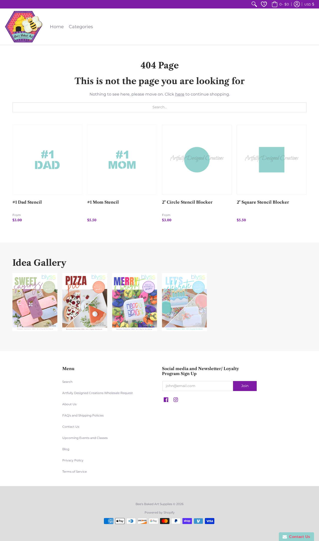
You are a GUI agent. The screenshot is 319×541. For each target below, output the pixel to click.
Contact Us (70, 426)
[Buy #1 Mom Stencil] (122, 160)
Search (67, 382)
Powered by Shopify (160, 512)
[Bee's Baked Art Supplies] (23, 26)
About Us (69, 404)
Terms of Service (74, 471)
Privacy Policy (72, 460)
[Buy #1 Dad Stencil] (47, 160)
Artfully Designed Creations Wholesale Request (97, 393)
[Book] (134, 302)
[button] (279, 4)
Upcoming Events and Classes (85, 438)
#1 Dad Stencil (27, 202)
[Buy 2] (197, 160)
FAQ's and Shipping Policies (83, 415)
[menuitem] (254, 4)
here (179, 94)
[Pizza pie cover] (84, 302)
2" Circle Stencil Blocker (187, 202)
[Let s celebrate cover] (184, 302)
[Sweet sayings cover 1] (34, 302)
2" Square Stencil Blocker (263, 202)
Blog (65, 449)
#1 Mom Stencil (103, 202)
